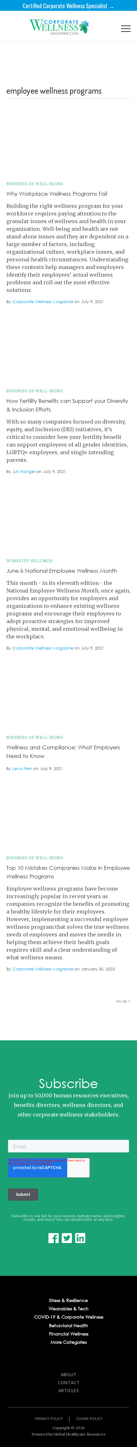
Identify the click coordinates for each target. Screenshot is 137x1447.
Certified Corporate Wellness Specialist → (68, 6)
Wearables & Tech (69, 1309)
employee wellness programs (101, 326)
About (68, 1374)
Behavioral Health (68, 1325)
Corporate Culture (109, 119)
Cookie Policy (89, 1418)
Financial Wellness (68, 1334)
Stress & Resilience (68, 1300)
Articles (68, 1390)
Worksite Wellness (29, 560)
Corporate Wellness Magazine (42, 302)
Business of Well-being (34, 183)
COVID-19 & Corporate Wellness (68, 1317)
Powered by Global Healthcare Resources (68, 1434)
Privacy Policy (49, 1418)
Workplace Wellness (107, 793)
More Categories (69, 1342)
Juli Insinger (23, 472)
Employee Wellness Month (103, 496)
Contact (69, 1382)
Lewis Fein (22, 769)
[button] (126, 30)
